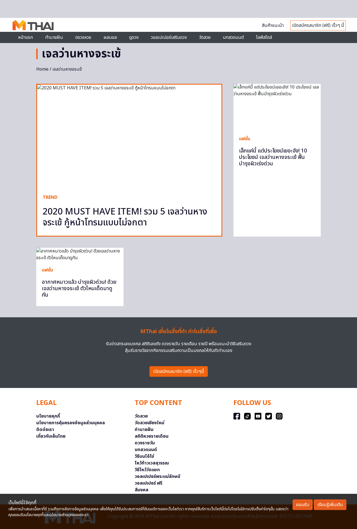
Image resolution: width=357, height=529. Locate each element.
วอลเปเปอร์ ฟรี (148, 483)
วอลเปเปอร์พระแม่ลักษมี (157, 476)
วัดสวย (205, 37)
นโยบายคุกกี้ (48, 416)
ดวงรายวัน (145, 443)
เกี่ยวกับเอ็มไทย (51, 436)
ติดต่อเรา (45, 429)
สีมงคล (141, 490)
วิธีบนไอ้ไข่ (144, 456)
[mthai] (33, 25)
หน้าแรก (25, 37)
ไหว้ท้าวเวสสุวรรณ (152, 463)
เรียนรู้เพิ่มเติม (330, 504)
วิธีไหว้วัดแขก (147, 469)
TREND (50, 197)
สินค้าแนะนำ (273, 25)
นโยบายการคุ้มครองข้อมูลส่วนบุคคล (70, 423)
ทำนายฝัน (54, 37)
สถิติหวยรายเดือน (151, 436)
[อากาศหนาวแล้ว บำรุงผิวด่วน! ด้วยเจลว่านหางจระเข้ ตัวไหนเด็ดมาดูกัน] (80, 254)
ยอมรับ (302, 504)
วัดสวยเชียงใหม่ (149, 423)
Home (42, 69)
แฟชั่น (244, 138)
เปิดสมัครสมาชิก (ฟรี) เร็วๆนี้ (178, 371)
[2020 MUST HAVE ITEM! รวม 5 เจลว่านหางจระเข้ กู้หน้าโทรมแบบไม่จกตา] (129, 137)
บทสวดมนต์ (233, 37)
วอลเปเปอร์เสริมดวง (169, 37)
